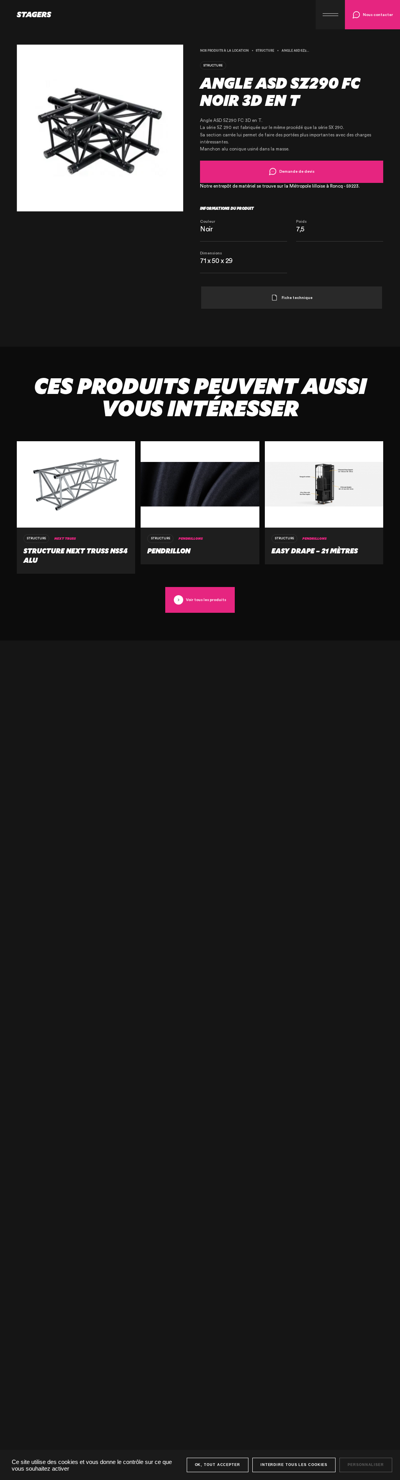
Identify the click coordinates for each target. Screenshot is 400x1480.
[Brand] (26, 14)
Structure (265, 50)
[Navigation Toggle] (330, 14)
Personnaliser (366, 1465)
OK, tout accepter (217, 1465)
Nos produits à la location (224, 50)
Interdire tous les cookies (294, 1465)
